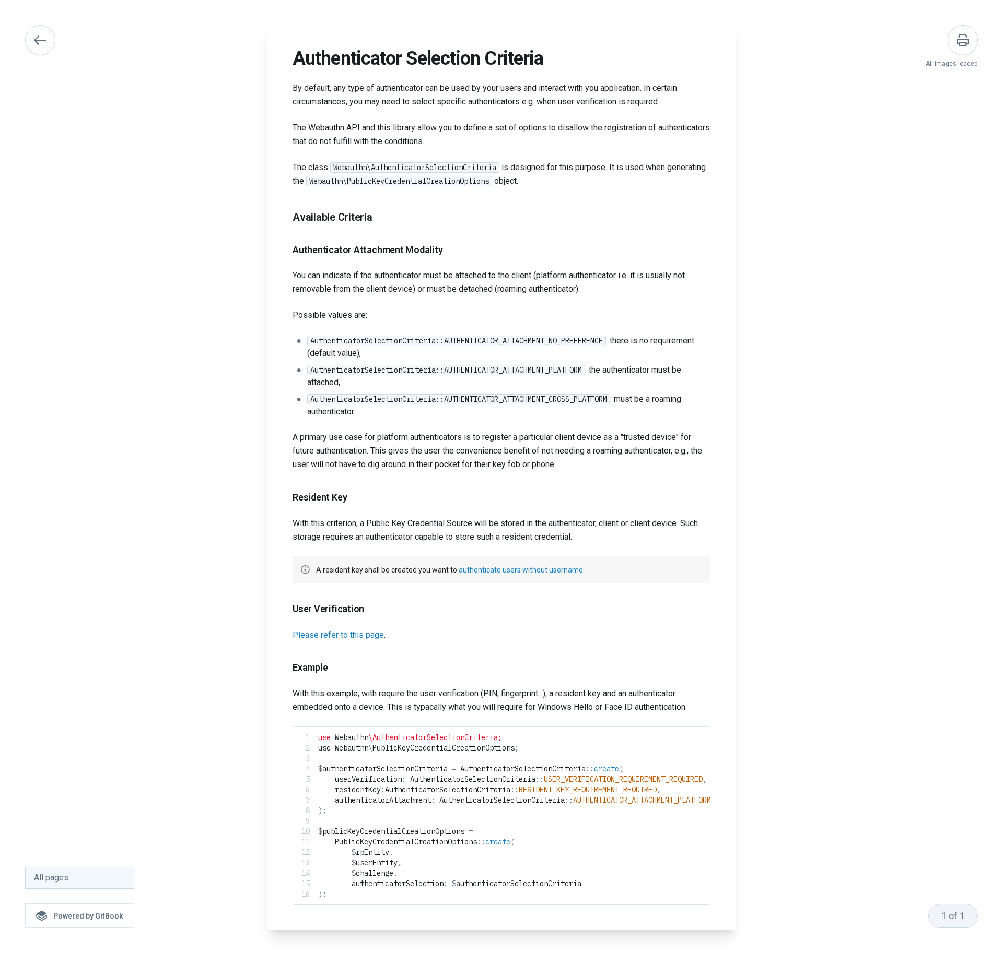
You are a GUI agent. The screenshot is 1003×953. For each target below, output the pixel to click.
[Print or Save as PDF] (963, 40)
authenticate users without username (521, 570)
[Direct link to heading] (284, 217)
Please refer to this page (338, 635)
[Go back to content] (40, 40)
